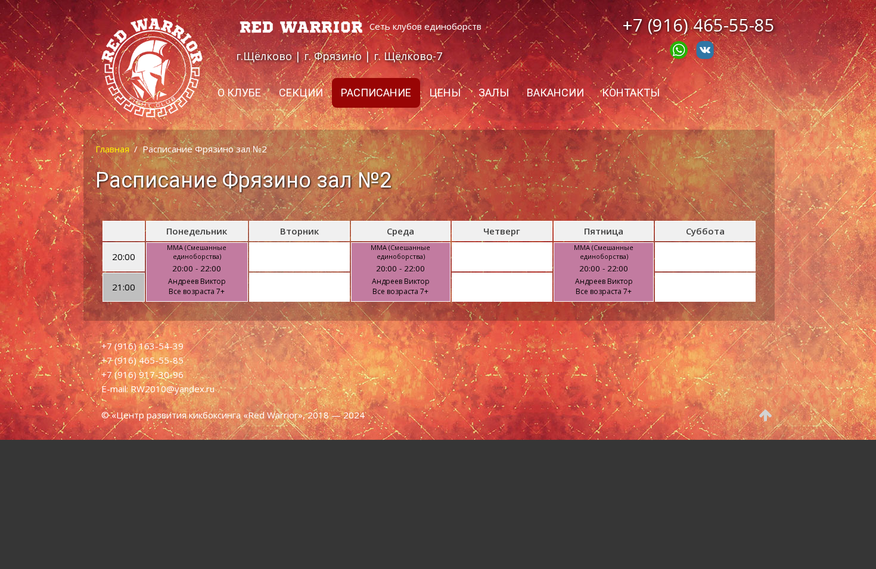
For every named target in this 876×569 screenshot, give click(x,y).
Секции (301, 92)
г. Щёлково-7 (408, 56)
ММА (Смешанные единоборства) (196, 252)
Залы (494, 92)
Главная (112, 149)
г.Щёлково (264, 56)
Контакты (631, 92)
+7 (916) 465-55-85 (699, 25)
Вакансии (555, 92)
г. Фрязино (333, 56)
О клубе (239, 92)
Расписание (376, 92)
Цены (445, 92)
